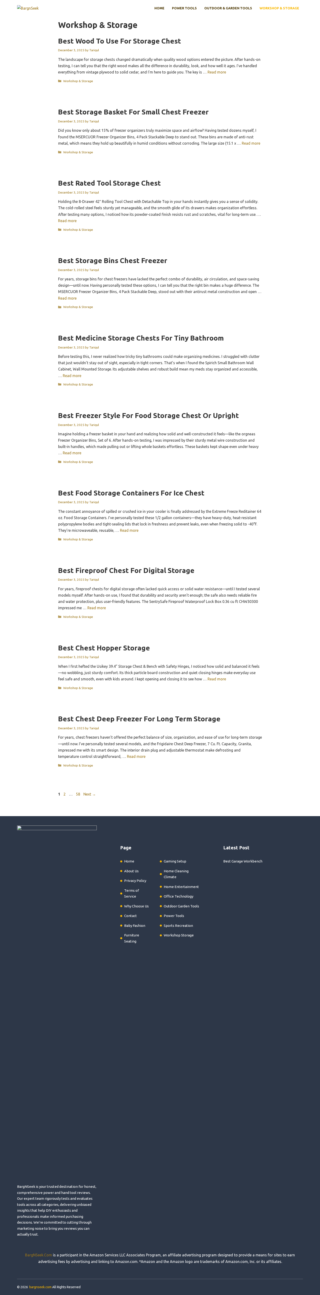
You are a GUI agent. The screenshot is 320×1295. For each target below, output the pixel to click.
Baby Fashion (134, 926)
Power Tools (184, 8)
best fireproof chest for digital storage (126, 570)
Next (89, 794)
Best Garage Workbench (242, 861)
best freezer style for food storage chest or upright (148, 415)
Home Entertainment (181, 887)
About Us (131, 871)
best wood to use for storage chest (119, 41)
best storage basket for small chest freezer (133, 112)
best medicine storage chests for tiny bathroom (141, 338)
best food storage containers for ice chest (131, 493)
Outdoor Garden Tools (181, 906)
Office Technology (178, 896)
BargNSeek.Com (38, 1255)
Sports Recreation (178, 926)
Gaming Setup (175, 861)
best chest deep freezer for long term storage (139, 719)
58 (78, 794)
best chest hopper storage (104, 648)
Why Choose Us (136, 906)
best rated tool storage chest (109, 183)
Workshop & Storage (279, 8)
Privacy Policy (135, 881)
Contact (130, 916)
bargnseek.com (40, 1287)
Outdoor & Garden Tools (228, 8)
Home (159, 8)
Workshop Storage (179, 935)
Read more (217, 72)
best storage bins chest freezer (112, 260)
